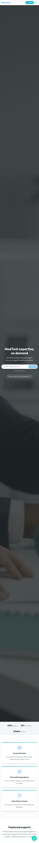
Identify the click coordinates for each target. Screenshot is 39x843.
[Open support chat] (34, 838)
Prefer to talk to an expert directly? (18, 376)
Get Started (30, 2)
